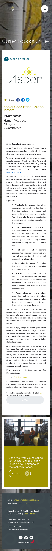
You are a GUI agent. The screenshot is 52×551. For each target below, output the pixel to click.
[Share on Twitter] (28, 100)
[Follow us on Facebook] (20, 537)
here (42, 392)
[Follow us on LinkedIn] (26, 537)
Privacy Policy (18, 527)
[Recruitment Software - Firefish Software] (26, 541)
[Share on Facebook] (18, 100)
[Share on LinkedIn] (23, 100)
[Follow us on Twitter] (31, 537)
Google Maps (29, 513)
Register (16, 473)
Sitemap (10, 527)
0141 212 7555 (24, 503)
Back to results (20, 59)
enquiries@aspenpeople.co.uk (27, 500)
